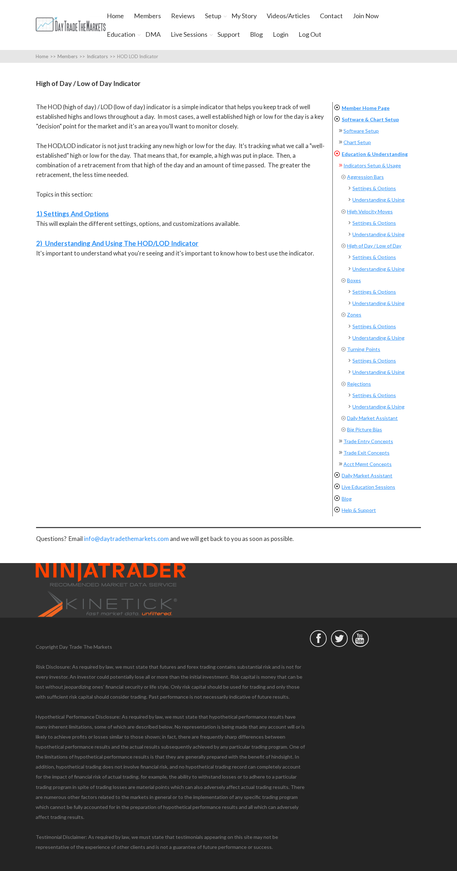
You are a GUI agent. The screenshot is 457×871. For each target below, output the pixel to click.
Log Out (309, 34)
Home (115, 16)
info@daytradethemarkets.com (126, 538)
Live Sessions (189, 34)
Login (280, 34)
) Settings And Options (74, 213)
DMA (153, 34)
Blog (256, 34)
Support (228, 34)
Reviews (183, 16)
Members (147, 16)
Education (121, 34)
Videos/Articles (288, 16)
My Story (244, 16)
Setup (213, 16)
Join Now (366, 16)
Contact (331, 16)
